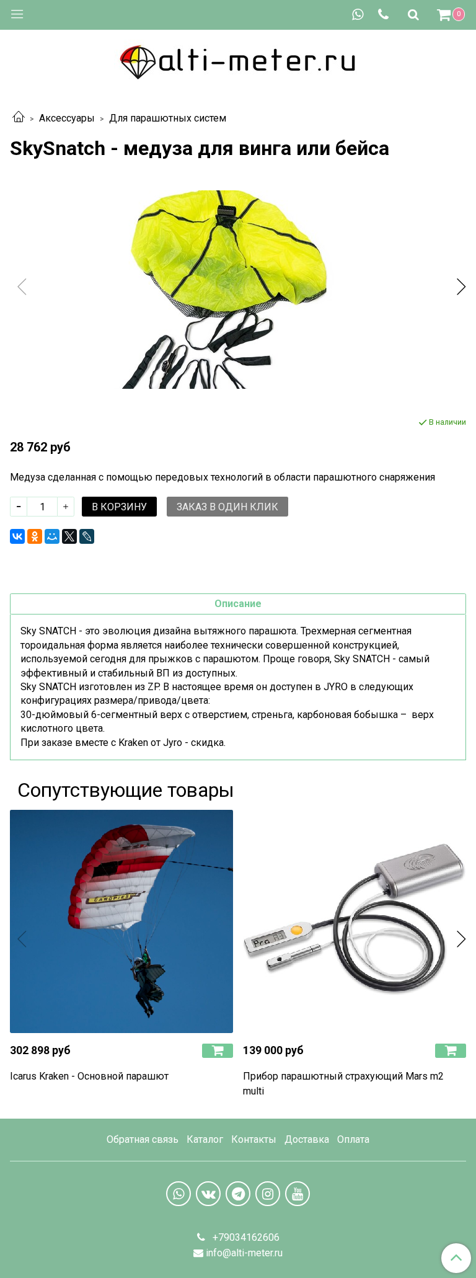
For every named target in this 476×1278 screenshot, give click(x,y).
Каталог (205, 1139)
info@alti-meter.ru (244, 1253)
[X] (69, 536)
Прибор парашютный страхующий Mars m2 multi (343, 1083)
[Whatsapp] (357, 15)
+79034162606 (245, 1237)
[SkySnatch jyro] (238, 289)
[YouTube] (297, 1193)
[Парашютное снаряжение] (238, 60)
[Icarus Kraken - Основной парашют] (121, 921)
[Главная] (18, 118)
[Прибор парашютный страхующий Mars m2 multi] (354, 921)
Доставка (306, 1139)
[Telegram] (238, 1193)
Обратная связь (142, 1139)
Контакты (253, 1139)
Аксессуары (67, 118)
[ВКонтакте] (17, 536)
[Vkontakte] (208, 1193)
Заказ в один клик (227, 507)
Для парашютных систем (167, 118)
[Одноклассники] (34, 536)
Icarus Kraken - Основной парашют (89, 1076)
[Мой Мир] (52, 536)
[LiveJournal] (86, 536)
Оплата (353, 1139)
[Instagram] (267, 1193)
